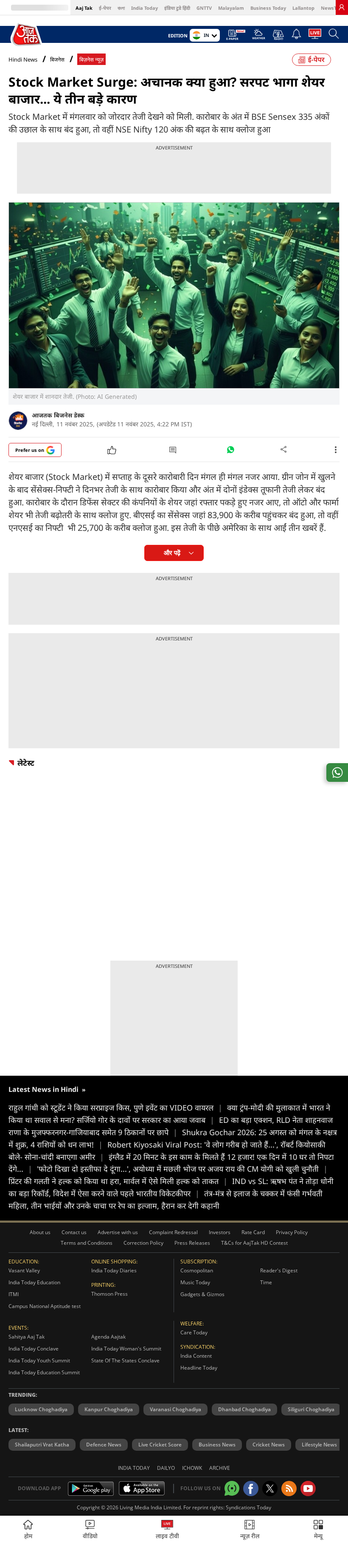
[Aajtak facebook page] (250, 1488)
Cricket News (269, 1444)
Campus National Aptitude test (44, 1306)
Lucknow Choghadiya (41, 1409)
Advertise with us (118, 1232)
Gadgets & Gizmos (202, 1294)
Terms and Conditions (86, 1242)
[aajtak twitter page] (270, 1488)
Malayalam (231, 8)
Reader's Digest (278, 1270)
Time (266, 1282)
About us (40, 1232)
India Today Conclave (33, 1348)
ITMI (13, 1294)
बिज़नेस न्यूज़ (91, 59)
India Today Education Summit (44, 1372)
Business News (217, 1444)
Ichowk (192, 1468)
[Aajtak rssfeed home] (289, 1488)
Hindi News (22, 59)
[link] (342, 7)
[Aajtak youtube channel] (308, 1488)
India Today (144, 8)
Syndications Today (248, 1507)
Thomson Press (109, 1293)
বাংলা (121, 8)
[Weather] (258, 36)
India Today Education (34, 1282)
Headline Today (198, 1367)
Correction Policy (143, 1242)
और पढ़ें (172, 552)
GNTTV (204, 8)
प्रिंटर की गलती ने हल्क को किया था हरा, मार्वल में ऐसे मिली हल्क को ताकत (117, 1181)
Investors (219, 1232)
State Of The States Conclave (125, 1360)
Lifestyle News (319, 1444)
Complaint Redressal (173, 1232)
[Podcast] (278, 35)
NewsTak (331, 8)
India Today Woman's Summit (126, 1348)
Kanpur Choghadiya (108, 1409)
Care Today (194, 1332)
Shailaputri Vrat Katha (42, 1444)
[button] (318, 1530)
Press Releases (192, 1242)
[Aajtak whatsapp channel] (232, 1488)
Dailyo (166, 1468)
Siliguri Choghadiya (311, 1409)
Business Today (268, 8)
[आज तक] (26, 35)
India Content (196, 1355)
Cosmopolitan (196, 1270)
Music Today (195, 1282)
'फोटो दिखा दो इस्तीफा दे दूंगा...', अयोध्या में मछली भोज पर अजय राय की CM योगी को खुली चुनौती (182, 1169)
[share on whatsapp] (337, 772)
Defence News (103, 1444)
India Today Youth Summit (39, 1360)
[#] (230, 452)
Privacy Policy (292, 1232)
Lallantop (303, 8)
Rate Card (253, 1232)
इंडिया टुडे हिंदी (177, 8)
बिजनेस (57, 59)
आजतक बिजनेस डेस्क (58, 415)
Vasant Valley (24, 1270)
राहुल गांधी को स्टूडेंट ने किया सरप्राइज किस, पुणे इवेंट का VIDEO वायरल (115, 1107)
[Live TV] (315, 36)
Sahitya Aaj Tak (26, 1336)
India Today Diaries (114, 1270)
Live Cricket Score (160, 1444)
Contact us (74, 1232)
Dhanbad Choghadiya (244, 1409)
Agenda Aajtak (108, 1336)
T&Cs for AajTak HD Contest (254, 1242)
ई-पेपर (105, 8)
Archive (219, 1468)
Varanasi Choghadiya (175, 1409)
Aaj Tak (84, 8)
